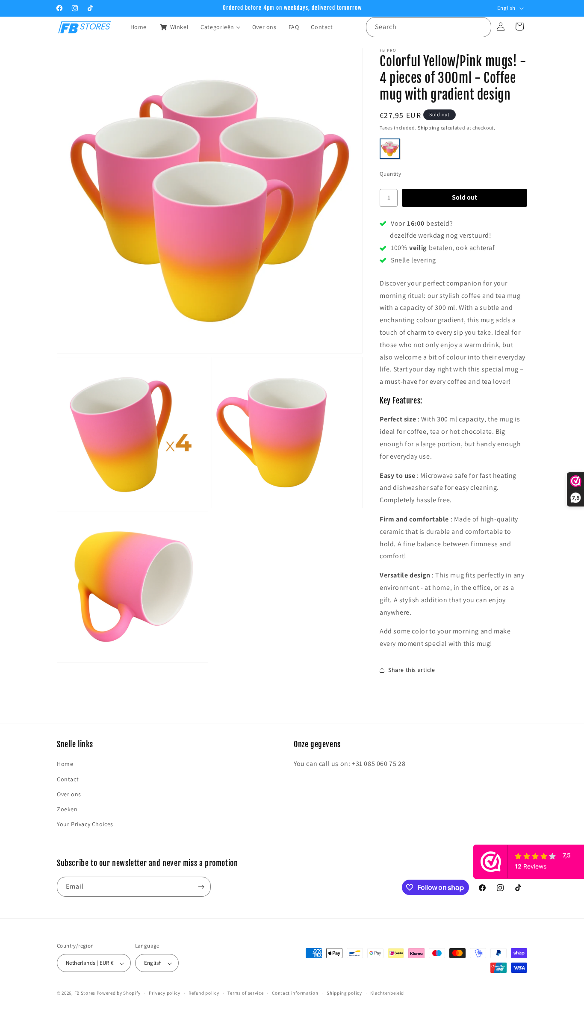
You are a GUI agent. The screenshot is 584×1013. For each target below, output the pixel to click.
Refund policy (204, 993)
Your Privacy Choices (85, 824)
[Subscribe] (201, 887)
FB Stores (84, 993)
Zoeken (67, 809)
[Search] (481, 27)
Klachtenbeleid (387, 993)
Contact (68, 779)
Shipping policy (344, 993)
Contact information (295, 993)
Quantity (390, 173)
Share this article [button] (411, 670)
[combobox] (428, 27)
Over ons (69, 794)
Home (65, 764)
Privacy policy (164, 993)
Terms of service (245, 993)
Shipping (428, 127)
